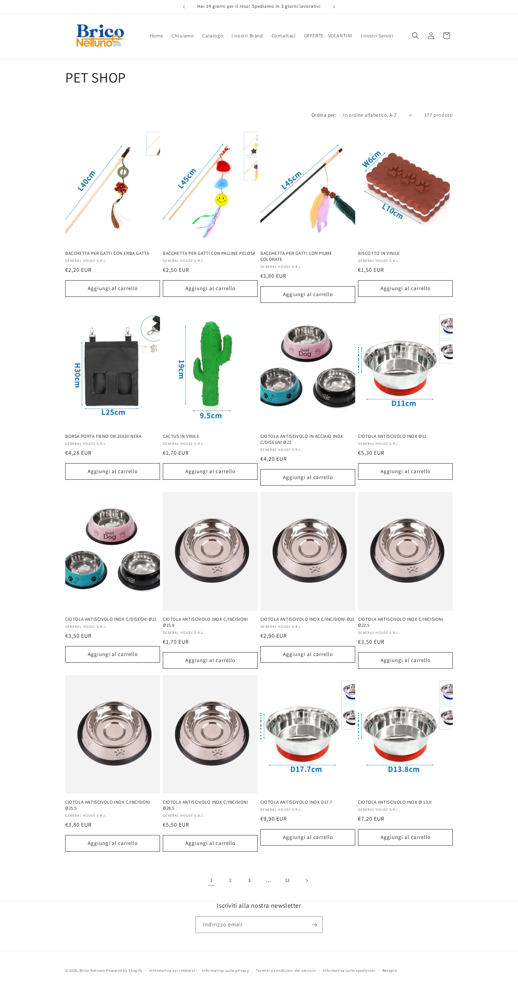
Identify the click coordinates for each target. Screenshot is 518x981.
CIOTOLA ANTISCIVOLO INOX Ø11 (392, 436)
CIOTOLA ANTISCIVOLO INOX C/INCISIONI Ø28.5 (205, 805)
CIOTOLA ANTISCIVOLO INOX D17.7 (296, 802)
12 (287, 880)
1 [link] (211, 880)
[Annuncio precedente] (184, 6)
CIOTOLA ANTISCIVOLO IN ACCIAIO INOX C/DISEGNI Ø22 (301, 439)
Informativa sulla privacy (225, 970)
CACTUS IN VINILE (181, 436)
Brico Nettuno (92, 970)
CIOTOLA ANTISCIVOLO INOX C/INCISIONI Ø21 (307, 619)
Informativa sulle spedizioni (349, 970)
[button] (415, 35)
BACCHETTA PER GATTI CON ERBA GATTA (107, 253)
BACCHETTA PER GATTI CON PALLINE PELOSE (209, 253)
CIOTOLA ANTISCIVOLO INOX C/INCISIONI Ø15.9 (205, 622)
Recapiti (390, 970)
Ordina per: (324, 115)
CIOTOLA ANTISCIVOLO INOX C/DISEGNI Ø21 (111, 619)
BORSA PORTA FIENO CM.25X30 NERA (103, 436)
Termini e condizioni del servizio (286, 970)
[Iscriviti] (314, 924)
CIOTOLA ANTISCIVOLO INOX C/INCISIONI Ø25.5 (107, 805)
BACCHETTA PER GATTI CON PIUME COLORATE (296, 256)
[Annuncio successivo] (334, 6)
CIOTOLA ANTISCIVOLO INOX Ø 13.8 (395, 802)
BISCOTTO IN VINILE (379, 253)
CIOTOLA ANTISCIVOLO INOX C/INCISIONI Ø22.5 (400, 622)
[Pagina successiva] (306, 880)
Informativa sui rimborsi (172, 970)
